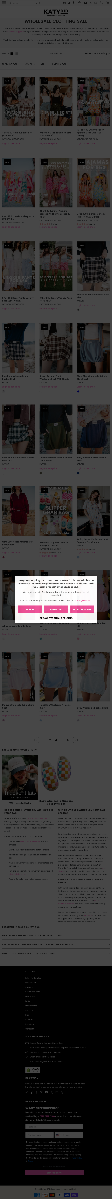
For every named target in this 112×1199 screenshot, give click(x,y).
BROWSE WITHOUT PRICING (56, 618)
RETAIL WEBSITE (82, 609)
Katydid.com (84, 600)
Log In (30, 609)
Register (56, 609)
